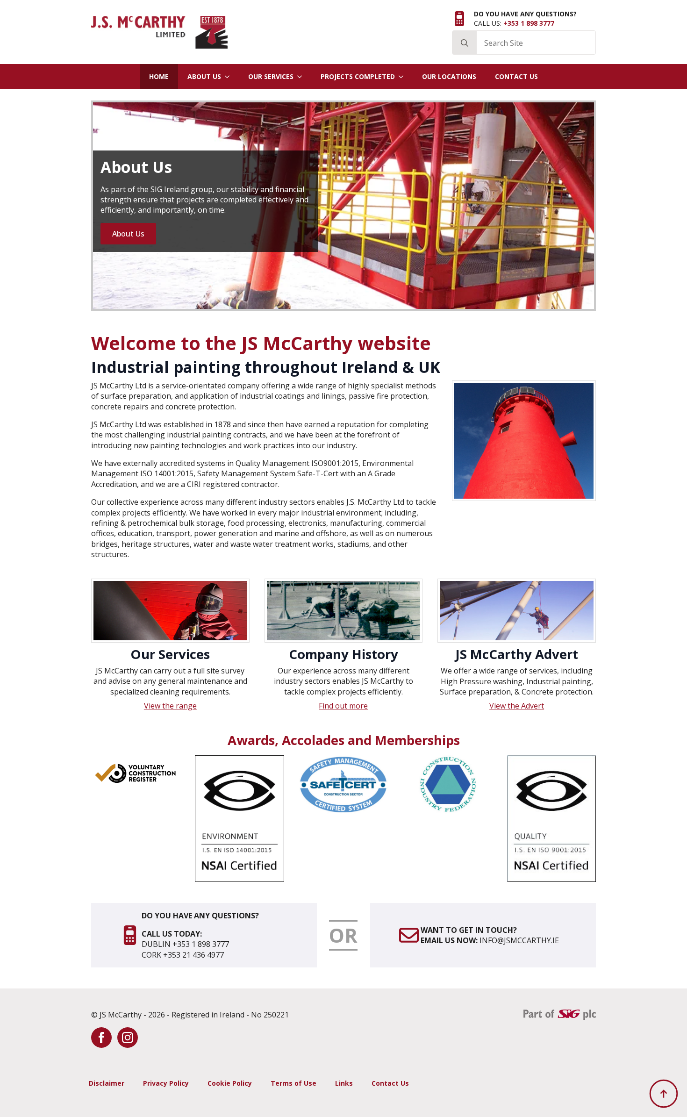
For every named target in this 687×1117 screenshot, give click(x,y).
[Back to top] (664, 1094)
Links (344, 1083)
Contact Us (516, 76)
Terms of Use (293, 1083)
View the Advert (516, 706)
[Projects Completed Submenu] (404, 76)
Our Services (270, 76)
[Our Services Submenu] (302, 76)
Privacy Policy (166, 1083)
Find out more (343, 706)
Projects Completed (358, 76)
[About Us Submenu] (230, 76)
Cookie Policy (230, 1083)
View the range (170, 706)
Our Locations (449, 76)
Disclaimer (106, 1083)
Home (159, 76)
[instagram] (127, 1037)
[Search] (464, 43)
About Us (204, 76)
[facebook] (101, 1037)
